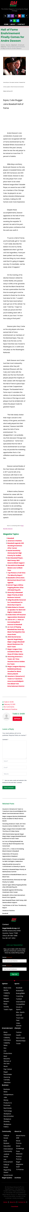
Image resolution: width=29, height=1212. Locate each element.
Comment (5, 739)
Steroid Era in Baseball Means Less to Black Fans (15, 567)
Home (3, 45)
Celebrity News (7, 1044)
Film (5, 1048)
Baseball (14, 45)
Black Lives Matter (7, 989)
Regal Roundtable (8, 1073)
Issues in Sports (19, 1008)
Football (19, 999)
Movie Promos (18, 1142)
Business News (7, 1090)
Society (6, 1007)
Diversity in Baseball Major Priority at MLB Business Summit (15, 594)
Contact (5, 924)
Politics (6, 996)
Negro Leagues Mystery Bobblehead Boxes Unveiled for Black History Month (14, 818)
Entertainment (7, 1028)
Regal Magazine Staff (19, 1164)
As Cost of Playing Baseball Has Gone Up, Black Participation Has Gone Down (13, 843)
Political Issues (6, 1137)
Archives (18, 1178)
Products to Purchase (8, 1104)
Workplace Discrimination (9, 1115)
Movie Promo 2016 (20, 1137)
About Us (18, 1131)
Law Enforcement (8, 1160)
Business (5, 1085)
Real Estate (8, 1108)
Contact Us (22, 1202)
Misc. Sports (20, 1012)
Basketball (19, 991)
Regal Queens (7, 1178)
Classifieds (14, 1206)
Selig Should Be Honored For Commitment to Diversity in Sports (16, 602)
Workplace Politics (7, 1125)
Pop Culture (8, 1069)
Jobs (5, 1097)
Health (18, 1035)
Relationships (20, 1041)
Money (6, 1100)
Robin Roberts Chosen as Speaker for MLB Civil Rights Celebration (16, 609)
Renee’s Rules (6, 1002)
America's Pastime (10, 709)
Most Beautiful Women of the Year (7, 1060)
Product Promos (19, 1158)
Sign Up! (14, 974)
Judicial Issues (6, 1155)
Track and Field (19, 1019)
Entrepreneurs (8, 1095)
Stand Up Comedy (7, 1078)
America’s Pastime (14, 541)
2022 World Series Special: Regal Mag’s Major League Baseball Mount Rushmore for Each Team (15, 642)
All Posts (17, 719)
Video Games (18, 1024)
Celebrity (7, 993)
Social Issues (8, 1175)
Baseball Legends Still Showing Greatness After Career (15, 545)
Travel (18, 1044)
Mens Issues (20, 1038)
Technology (8, 1111)
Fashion (19, 1032)
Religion (6, 999)
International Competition (20, 1003)
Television (7, 1083)
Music (6, 1066)
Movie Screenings (20, 1147)
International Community (8, 1150)
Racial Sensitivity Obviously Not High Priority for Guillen (14, 553)
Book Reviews (6, 1142)
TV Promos (20, 1170)
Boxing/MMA (20, 993)
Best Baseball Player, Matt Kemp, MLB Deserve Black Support (16, 560)
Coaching (19, 996)
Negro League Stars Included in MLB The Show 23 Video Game (15, 651)
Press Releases (19, 1152)
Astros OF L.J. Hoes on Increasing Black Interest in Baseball (15, 622)
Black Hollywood (7, 1033)
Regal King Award (7, 1171)
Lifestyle (18, 1028)
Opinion (5, 984)
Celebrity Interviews (7, 1039)
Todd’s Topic (8, 1009)
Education (7, 1146)
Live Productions (8, 1052)
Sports (8, 45)
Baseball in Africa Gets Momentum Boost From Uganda (16, 580)
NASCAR (19, 1015)
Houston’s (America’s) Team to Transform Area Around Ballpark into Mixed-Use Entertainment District (16, 681)
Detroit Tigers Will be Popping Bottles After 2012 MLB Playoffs (15, 587)
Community (6, 1131)
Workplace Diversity (7, 1120)
